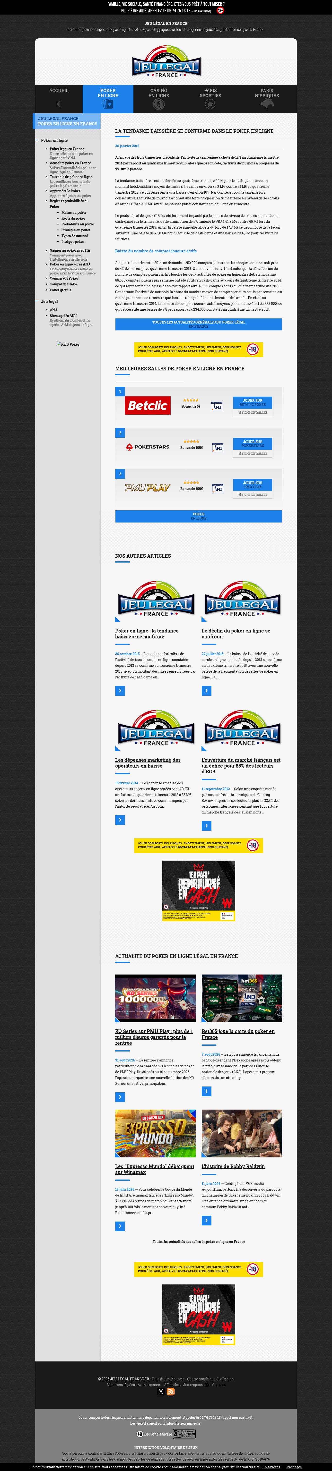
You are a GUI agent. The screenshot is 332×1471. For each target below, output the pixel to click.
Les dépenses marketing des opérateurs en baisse (148, 763)
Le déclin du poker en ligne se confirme (236, 633)
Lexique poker (72, 241)
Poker (199, 516)
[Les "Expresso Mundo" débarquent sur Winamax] (155, 1133)
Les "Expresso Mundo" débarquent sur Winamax (154, 1169)
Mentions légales (121, 1384)
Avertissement (149, 1384)
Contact (218, 1384)
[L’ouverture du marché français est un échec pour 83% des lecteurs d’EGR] (242, 727)
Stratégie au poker (75, 230)
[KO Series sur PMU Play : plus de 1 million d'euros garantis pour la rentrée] (155, 998)
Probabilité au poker (77, 224)
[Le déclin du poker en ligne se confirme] (242, 598)
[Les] (120, 1226)
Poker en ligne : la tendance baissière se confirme (147, 633)
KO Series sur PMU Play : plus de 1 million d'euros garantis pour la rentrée (154, 1037)
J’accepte (294, 1467)
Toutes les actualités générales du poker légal (198, 324)
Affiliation (172, 1384)
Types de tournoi (74, 235)
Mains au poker (74, 212)
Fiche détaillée (254, 412)
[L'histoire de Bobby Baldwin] (242, 1133)
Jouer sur (253, 402)
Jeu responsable (196, 1384)
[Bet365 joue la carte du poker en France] (242, 998)
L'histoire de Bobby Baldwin (233, 1166)
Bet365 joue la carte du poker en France (238, 1034)
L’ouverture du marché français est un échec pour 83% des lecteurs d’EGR (241, 766)
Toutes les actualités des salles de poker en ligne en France (199, 1241)
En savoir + (271, 1467)
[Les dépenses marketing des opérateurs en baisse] (155, 727)
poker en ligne (228, 274)
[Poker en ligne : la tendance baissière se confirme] (155, 598)
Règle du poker (73, 218)
